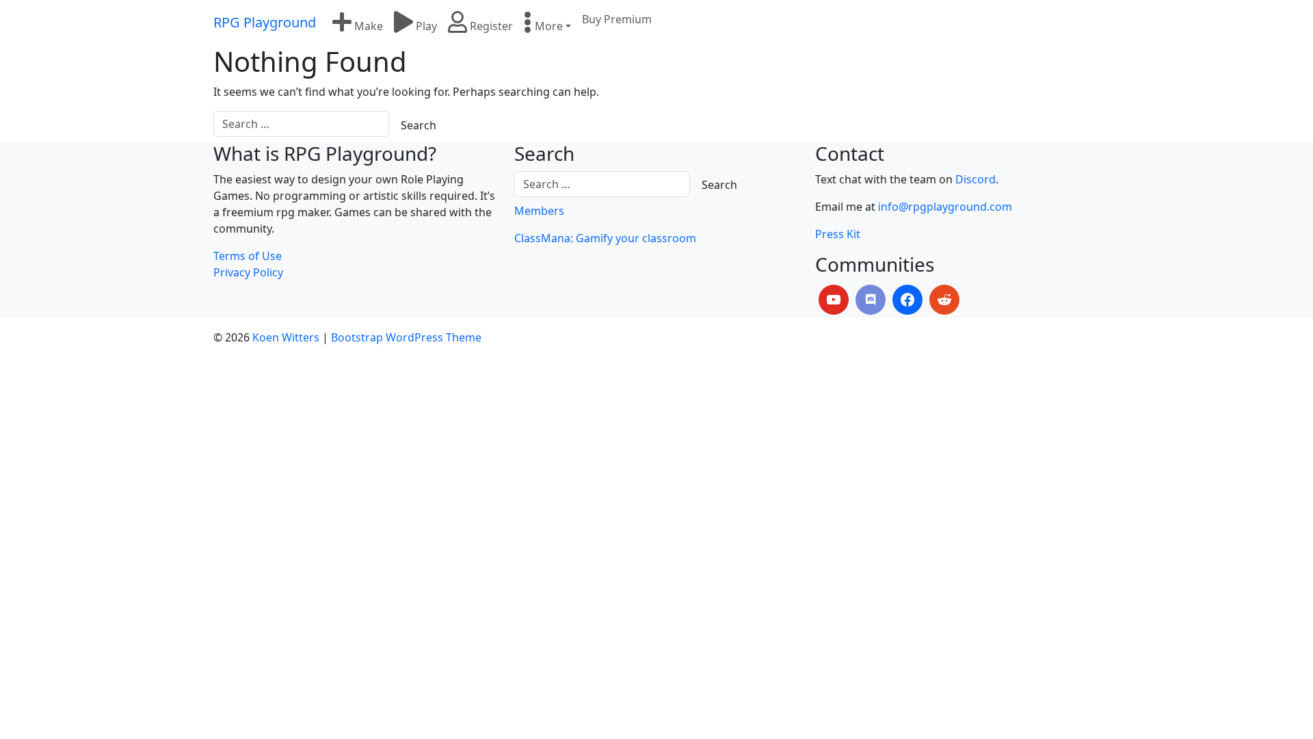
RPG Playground (264, 22)
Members (539, 210)
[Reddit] (944, 299)
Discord (975, 179)
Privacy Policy (248, 272)
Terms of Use (247, 255)
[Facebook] (907, 299)
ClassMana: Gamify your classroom (605, 238)
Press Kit (837, 234)
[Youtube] (833, 299)
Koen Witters (285, 337)
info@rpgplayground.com (945, 206)
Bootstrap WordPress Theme (406, 337)
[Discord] (870, 299)
